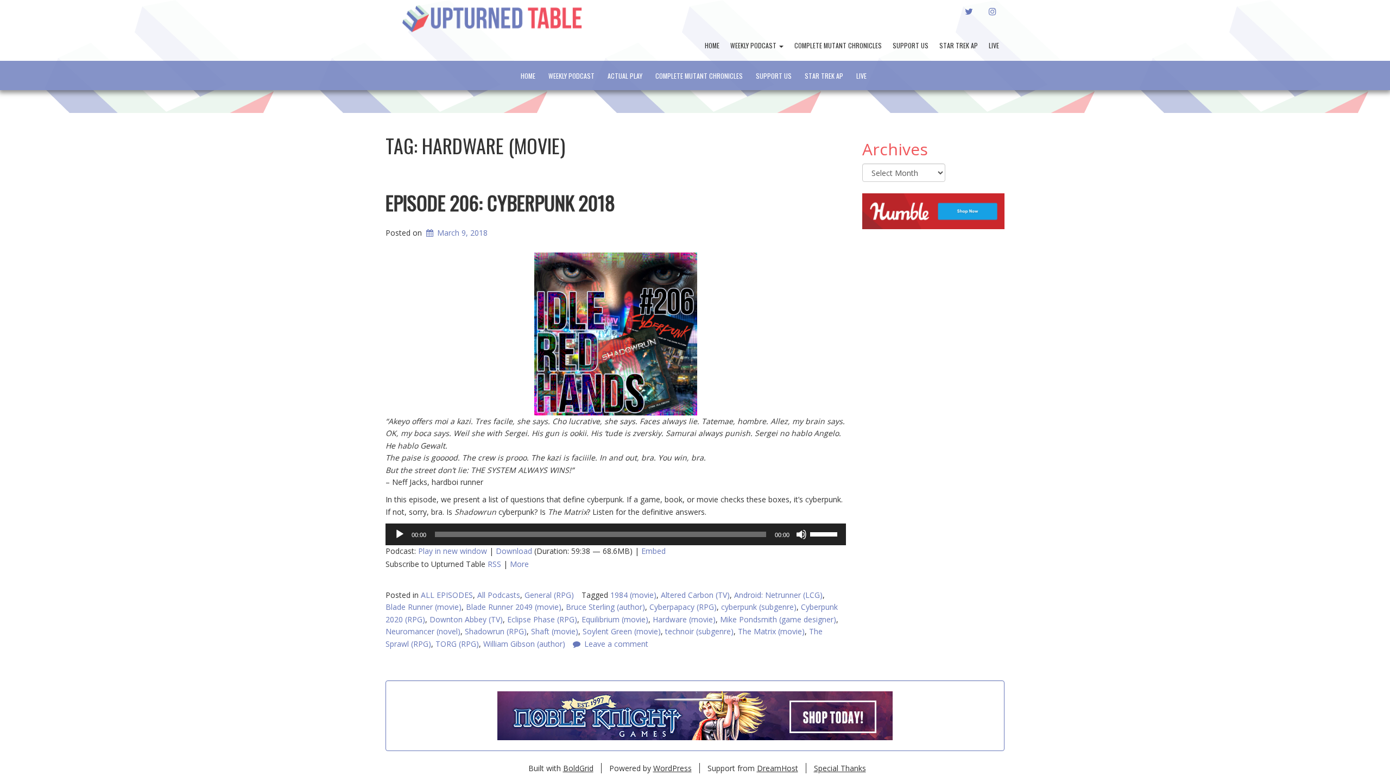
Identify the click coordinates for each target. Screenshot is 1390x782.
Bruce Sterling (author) (605, 607)
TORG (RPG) (457, 644)
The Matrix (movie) (771, 631)
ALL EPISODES (447, 595)
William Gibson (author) (524, 644)
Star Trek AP (958, 45)
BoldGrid (578, 768)
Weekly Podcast (754, 45)
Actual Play (625, 75)
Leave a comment (616, 644)
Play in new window (452, 551)
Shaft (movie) (554, 631)
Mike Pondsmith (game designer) (778, 619)
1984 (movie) (633, 595)
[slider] (825, 533)
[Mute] (801, 534)
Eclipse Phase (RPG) (542, 619)
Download (514, 551)
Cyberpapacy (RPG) (683, 607)
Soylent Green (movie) (622, 631)
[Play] (399, 534)
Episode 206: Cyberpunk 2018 (500, 202)
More (519, 564)
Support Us (910, 45)
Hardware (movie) (684, 619)
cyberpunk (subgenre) (759, 607)
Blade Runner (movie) (424, 607)
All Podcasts (498, 595)
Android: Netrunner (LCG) (778, 595)
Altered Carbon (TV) (695, 595)
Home (712, 45)
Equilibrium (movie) (615, 619)
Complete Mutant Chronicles (838, 45)
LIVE (994, 45)
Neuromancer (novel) (423, 631)
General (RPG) (549, 595)
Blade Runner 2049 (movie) (513, 607)
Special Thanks (840, 768)
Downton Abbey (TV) (466, 619)
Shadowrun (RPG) (496, 631)
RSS (494, 564)
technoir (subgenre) (699, 631)
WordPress (672, 768)
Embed (653, 551)
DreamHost (777, 768)
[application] (616, 534)
